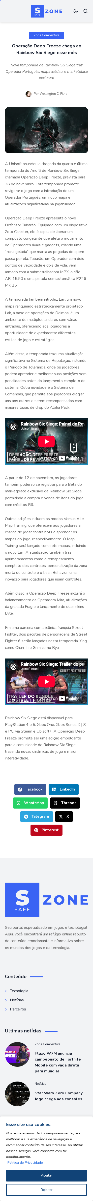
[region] (46, 1158)
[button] (30, 789)
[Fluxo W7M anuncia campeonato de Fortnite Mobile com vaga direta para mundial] (17, 1054)
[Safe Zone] (46, 11)
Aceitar (46, 1175)
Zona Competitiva (47, 35)
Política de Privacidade (25, 1162)
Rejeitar (47, 1189)
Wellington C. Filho (53, 94)
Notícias (40, 1084)
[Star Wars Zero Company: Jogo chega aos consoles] (17, 1094)
